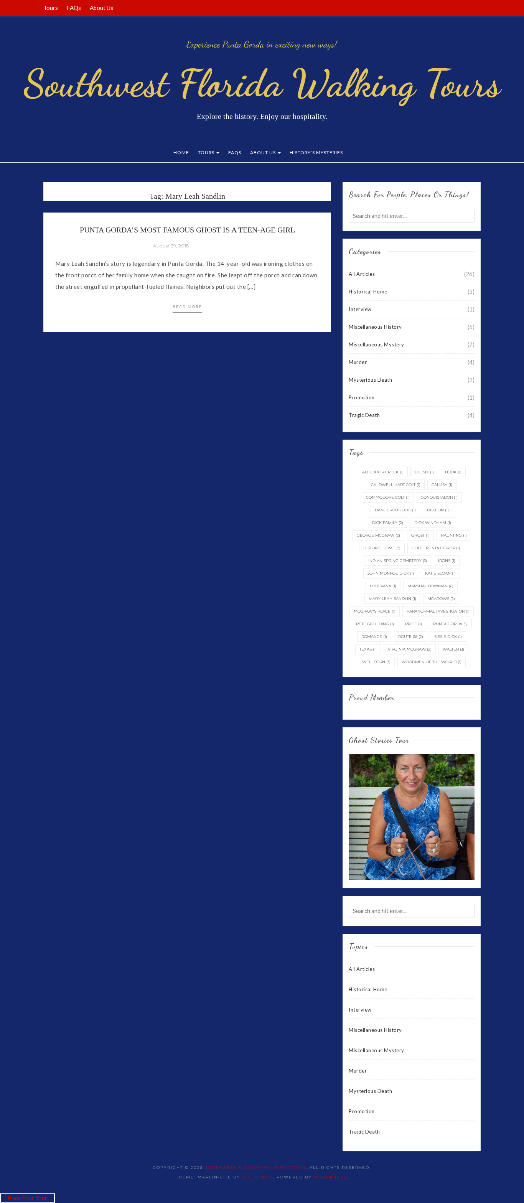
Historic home (381, 547)
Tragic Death (364, 415)
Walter (453, 649)
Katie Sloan (440, 573)
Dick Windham (432, 522)
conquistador (439, 497)
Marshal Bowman (430, 585)
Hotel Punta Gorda (436, 547)
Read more (187, 306)
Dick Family (387, 522)
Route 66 (410, 636)
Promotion (362, 397)
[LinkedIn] (459, 7)
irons (446, 560)
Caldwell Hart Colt (395, 484)
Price (413, 623)
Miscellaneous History (375, 327)
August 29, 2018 (171, 246)
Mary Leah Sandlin (392, 598)
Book (453, 472)
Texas (368, 649)
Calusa (442, 484)
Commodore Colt (388, 497)
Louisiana (383, 585)
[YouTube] (468, 7)
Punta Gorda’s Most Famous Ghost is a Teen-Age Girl (187, 230)
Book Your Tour (27, 1198)
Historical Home (368, 291)
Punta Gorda (450, 623)
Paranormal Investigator (438, 611)
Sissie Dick (448, 636)
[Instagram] (478, 7)
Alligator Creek (383, 472)
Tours (50, 7)
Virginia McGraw (410, 649)
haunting (454, 535)
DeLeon (438, 510)
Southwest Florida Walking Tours (262, 83)
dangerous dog (395, 510)
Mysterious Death (370, 380)
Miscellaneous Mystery (376, 344)
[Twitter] (449, 7)
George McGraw (378, 535)
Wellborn (376, 661)
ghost (420, 535)
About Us (101, 7)
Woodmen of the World (431, 661)
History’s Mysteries (316, 152)
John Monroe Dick (390, 573)
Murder (358, 362)
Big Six (424, 472)
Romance (374, 636)
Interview (360, 309)
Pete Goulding (375, 623)
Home (181, 152)
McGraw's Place (374, 611)
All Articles (362, 274)
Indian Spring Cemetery (397, 560)
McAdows (441, 598)
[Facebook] (440, 7)
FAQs (74, 7)
